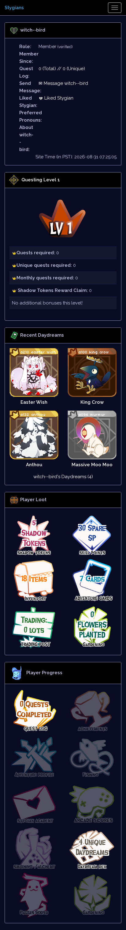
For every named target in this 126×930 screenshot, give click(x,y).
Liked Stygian (58, 98)
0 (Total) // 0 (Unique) (62, 68)
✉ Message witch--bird (63, 83)
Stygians (14, 7)
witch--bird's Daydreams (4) (63, 476)
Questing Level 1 (40, 180)
